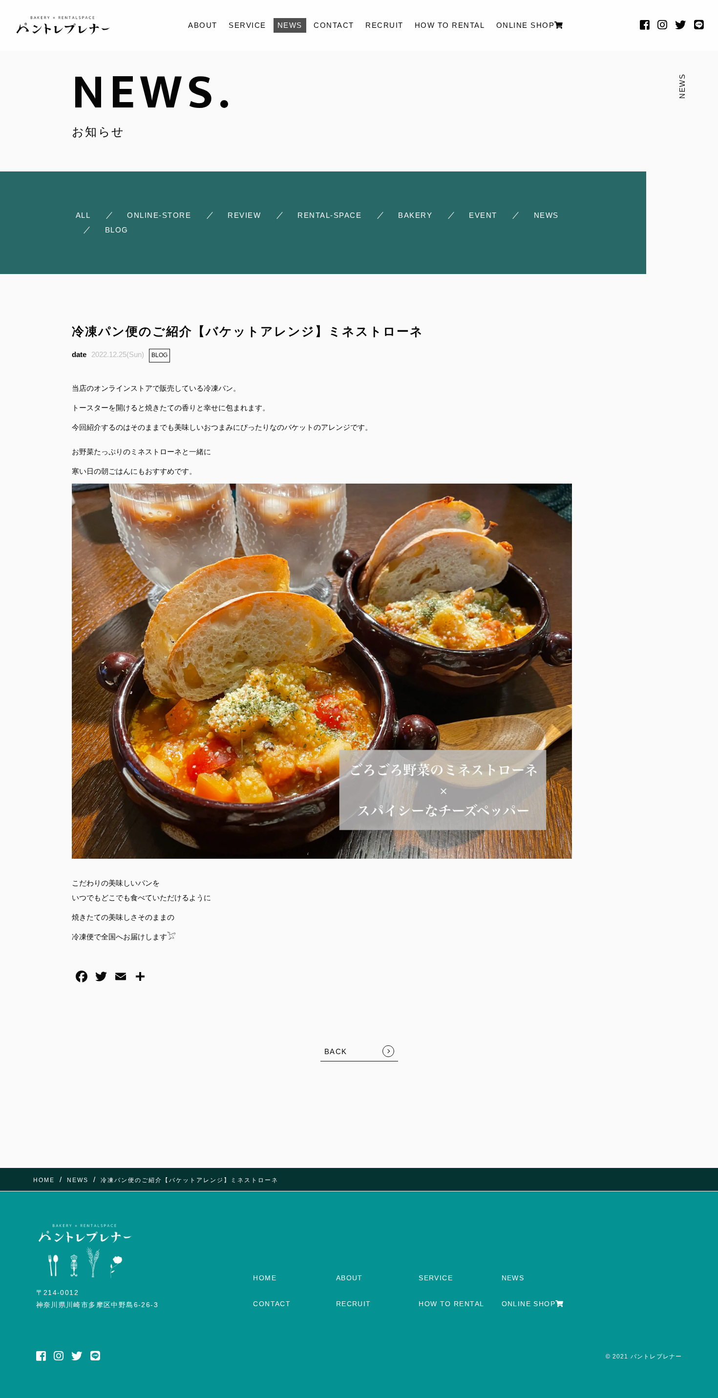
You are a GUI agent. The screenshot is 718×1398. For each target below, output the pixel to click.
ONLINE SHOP (525, 25)
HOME (264, 1278)
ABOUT (202, 25)
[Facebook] (81, 978)
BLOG (159, 355)
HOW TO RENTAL (450, 25)
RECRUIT (384, 25)
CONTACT (334, 25)
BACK (335, 1051)
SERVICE (247, 25)
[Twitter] (101, 978)
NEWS (289, 25)
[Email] (120, 978)
